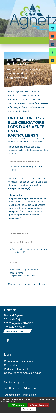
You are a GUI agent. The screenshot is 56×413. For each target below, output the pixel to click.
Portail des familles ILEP (18, 368)
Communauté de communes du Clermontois (22, 363)
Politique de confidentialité (20, 388)
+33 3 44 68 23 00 (14, 327)
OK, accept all (18, 405)
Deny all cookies (39, 405)
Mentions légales (14, 382)
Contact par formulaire (17, 331)
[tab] (28, 161)
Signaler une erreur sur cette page (28, 283)
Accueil (12, 69)
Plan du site (30, 394)
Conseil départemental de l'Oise (22, 372)
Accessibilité (12, 394)
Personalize (28, 409)
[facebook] (8, 341)
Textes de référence (19, 233)
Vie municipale (28, 69)
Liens (8, 354)
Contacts (10, 310)
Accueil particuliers (19, 91)
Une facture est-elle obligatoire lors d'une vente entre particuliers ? (28, 107)
